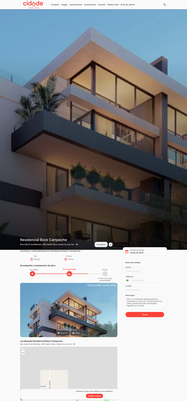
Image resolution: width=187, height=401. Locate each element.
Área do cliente (128, 4)
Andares (69, 256)
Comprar (55, 4)
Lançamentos (76, 4)
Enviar (145, 314)
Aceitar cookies (94, 396)
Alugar (64, 4)
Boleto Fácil (113, 4)
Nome (128, 267)
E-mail (129, 286)
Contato (102, 4)
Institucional (90, 4)
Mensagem (130, 295)
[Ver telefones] (165, 4)
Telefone (130, 277)
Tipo (35, 256)
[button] (23, 349)
